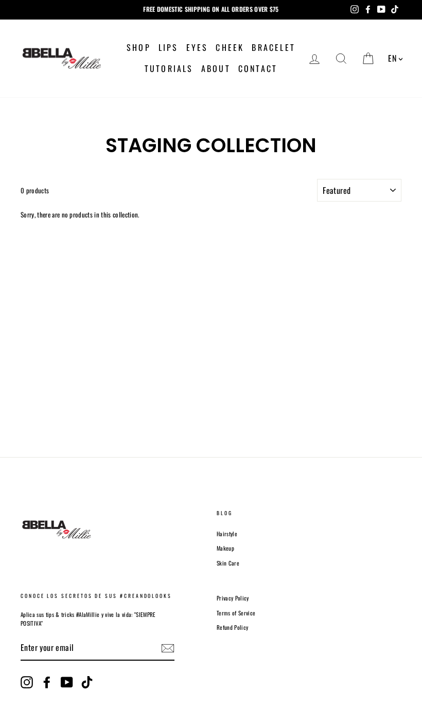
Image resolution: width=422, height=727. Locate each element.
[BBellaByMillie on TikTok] (87, 682)
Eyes (197, 47)
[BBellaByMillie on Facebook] (47, 682)
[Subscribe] (167, 648)
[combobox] (395, 58)
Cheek (230, 47)
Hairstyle (227, 534)
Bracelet (273, 47)
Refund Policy (232, 627)
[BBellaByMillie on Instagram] (27, 682)
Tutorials (169, 68)
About (216, 68)
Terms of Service (236, 613)
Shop (139, 47)
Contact (257, 68)
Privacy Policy (233, 598)
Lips (169, 47)
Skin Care (228, 563)
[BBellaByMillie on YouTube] (67, 682)
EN (392, 58)
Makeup (225, 548)
